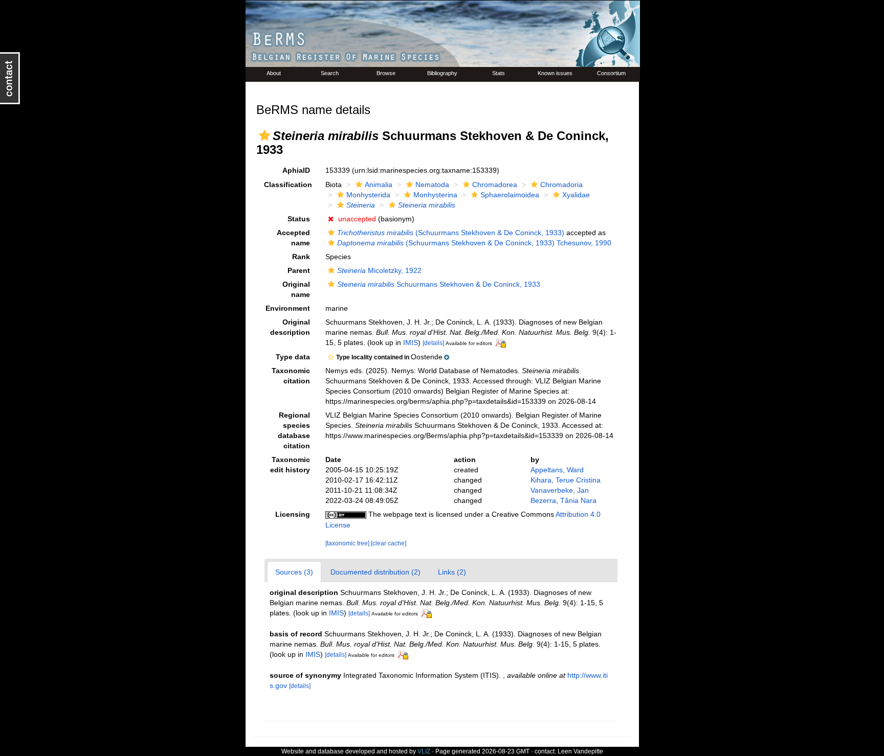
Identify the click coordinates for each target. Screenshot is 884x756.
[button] (264, 135)
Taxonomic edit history (290, 464)
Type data (293, 357)
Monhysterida (368, 195)
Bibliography (442, 73)
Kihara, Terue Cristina (566, 480)
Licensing (292, 514)
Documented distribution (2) (375, 572)
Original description (290, 327)
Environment (288, 308)
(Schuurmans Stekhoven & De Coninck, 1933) (450, 232)
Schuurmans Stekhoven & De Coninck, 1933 (438, 284)
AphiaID (296, 170)
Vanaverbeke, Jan (560, 490)
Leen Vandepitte (580, 751)
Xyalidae (576, 195)
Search (330, 73)
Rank (301, 257)
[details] (433, 343)
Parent (299, 270)
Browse (386, 73)
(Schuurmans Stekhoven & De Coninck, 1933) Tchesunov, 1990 (474, 243)
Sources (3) (294, 572)
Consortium (611, 73)
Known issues (555, 73)
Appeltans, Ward (557, 470)
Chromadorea (494, 184)
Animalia (378, 184)
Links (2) (452, 572)
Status (299, 219)
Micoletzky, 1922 (379, 270)
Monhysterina (435, 195)
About (274, 73)
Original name (296, 289)
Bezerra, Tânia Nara (563, 500)
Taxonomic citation (291, 375)
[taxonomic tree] (348, 543)
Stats (498, 73)
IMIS (410, 342)
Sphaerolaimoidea (509, 195)
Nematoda (432, 184)
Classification (288, 184)
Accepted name (293, 237)
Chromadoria (561, 184)
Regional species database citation (294, 430)
